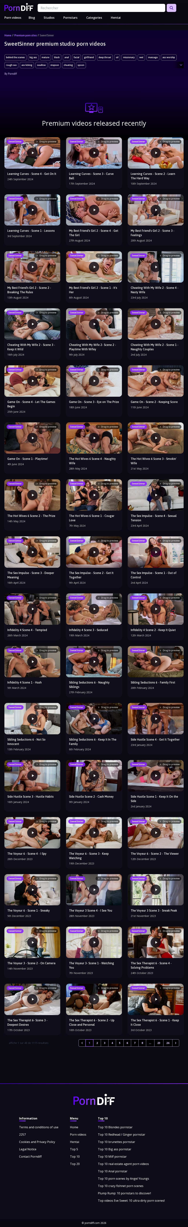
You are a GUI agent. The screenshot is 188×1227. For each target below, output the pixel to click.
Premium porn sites (25, 35)
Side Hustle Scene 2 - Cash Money (91, 796)
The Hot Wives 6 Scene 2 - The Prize (31, 515)
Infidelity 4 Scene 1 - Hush (24, 682)
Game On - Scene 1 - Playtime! (27, 458)
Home (7, 35)
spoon (81, 65)
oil (117, 57)
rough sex (11, 65)
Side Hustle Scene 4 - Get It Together (155, 739)
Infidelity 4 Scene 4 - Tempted (27, 630)
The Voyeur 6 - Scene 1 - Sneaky (28, 910)
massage (153, 57)
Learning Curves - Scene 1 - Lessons (31, 230)
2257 (22, 1135)
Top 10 (75, 1157)
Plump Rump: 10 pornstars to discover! (124, 1193)
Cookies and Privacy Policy (37, 1142)
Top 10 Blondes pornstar (115, 1127)
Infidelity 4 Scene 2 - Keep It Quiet (153, 630)
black (57, 57)
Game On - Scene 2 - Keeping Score (154, 401)
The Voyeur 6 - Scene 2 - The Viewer (155, 853)
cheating (68, 65)
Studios (49, 18)
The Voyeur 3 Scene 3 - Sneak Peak (154, 910)
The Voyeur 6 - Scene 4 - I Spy (26, 853)
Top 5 (74, 1149)
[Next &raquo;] (175, 1043)
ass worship (168, 57)
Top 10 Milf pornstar (112, 1157)
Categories (94, 18)
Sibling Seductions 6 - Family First (153, 682)
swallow (41, 65)
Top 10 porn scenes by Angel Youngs (123, 1179)
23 (158, 1043)
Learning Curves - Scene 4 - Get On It (31, 173)
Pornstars (70, 18)
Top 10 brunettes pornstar (116, 1142)
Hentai (116, 18)
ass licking (26, 65)
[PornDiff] (18, 7)
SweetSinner (47, 35)
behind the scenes (15, 57)
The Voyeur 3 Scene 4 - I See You (90, 910)
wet (141, 57)
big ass (33, 57)
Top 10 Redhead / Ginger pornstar (121, 1135)
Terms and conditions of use (38, 1127)
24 (167, 1043)
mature (45, 57)
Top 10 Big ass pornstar (114, 1149)
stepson (54, 65)
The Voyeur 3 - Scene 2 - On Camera (31, 963)
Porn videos (12, 18)
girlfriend (89, 57)
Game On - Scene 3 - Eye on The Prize (94, 401)
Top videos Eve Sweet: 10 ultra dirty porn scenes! (131, 1201)
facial (76, 57)
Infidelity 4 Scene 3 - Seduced (88, 630)
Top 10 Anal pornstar (112, 1171)
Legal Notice (27, 1149)
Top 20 (75, 1164)
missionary (129, 57)
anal (66, 57)
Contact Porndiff (30, 1157)
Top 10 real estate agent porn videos (123, 1164)
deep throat (105, 57)
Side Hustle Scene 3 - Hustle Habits (30, 796)
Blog (32, 18)
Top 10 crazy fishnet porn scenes (120, 1186)
